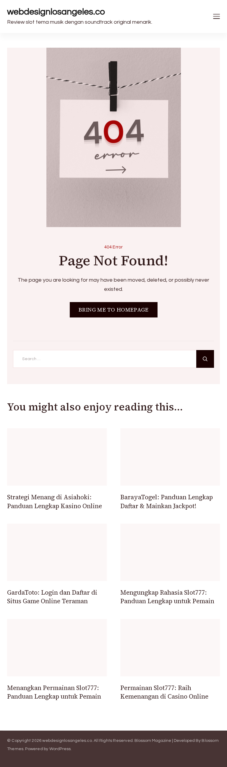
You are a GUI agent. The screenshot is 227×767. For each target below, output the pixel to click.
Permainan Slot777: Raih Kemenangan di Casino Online (164, 692)
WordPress (60, 749)
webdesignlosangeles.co (56, 11)
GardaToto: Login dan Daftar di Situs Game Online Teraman (52, 596)
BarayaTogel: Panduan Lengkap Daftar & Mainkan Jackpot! (166, 501)
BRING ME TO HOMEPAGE (114, 309)
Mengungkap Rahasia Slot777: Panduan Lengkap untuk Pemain (167, 596)
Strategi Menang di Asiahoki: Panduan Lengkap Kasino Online (54, 501)
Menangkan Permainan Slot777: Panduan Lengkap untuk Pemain (54, 692)
